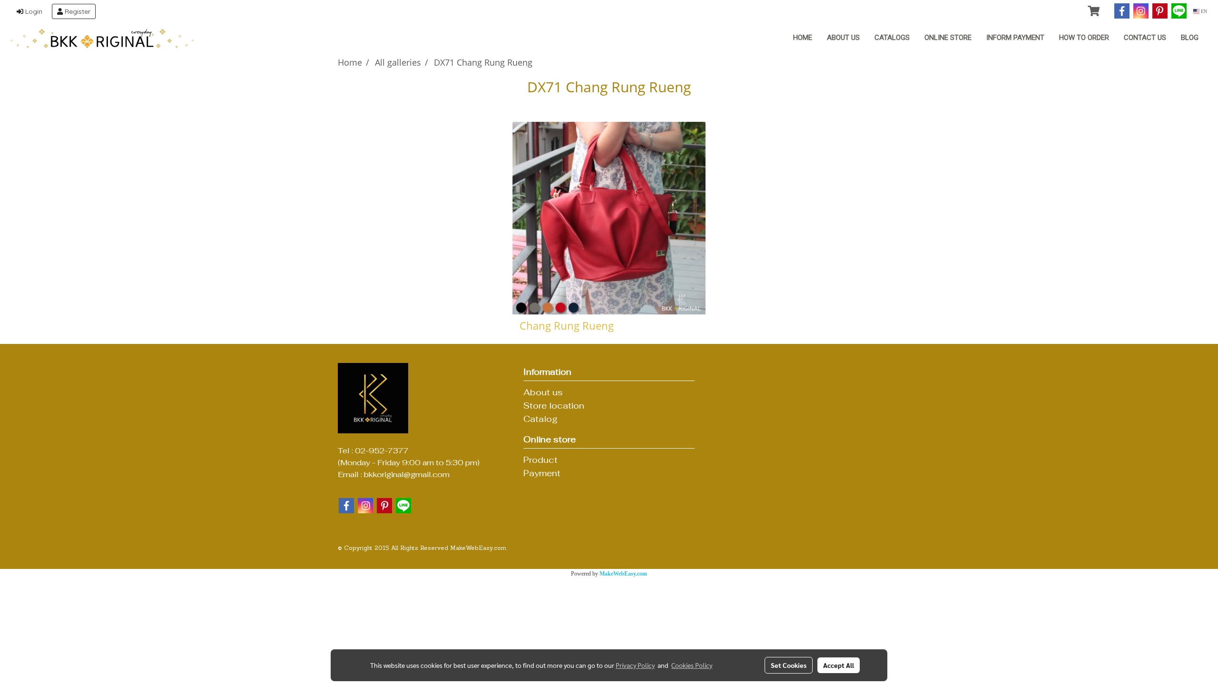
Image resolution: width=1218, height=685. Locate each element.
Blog (1189, 37)
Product (540, 459)
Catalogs (892, 37)
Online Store (948, 37)
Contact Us (1145, 37)
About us (843, 37)
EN (1203, 11)
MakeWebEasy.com (623, 573)
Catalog (540, 418)
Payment (541, 473)
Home (802, 37)
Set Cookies (788, 665)
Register (76, 11)
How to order (1084, 37)
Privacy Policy (635, 665)
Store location (553, 405)
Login (32, 11)
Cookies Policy (691, 665)
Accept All (838, 665)
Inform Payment (1015, 37)
